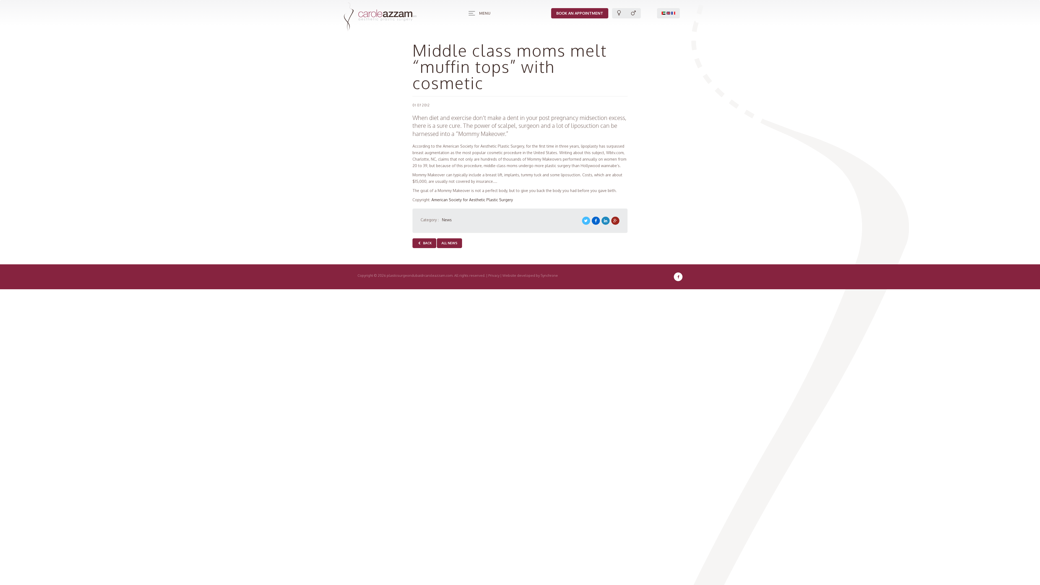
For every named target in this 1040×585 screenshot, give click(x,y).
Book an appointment (579, 13)
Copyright (365, 275)
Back (426, 243)
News (447, 219)
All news (449, 243)
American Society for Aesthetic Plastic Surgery (472, 199)
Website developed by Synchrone (530, 275)
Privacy (493, 275)
